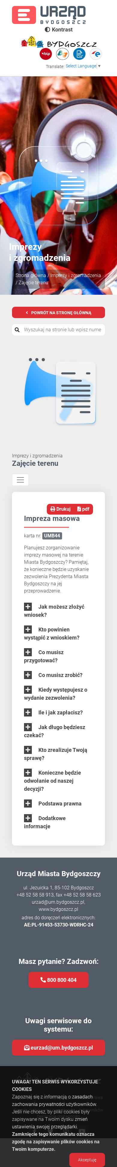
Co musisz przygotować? (44, 656)
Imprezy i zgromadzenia (75, 275)
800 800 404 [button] (61, 980)
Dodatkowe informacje (45, 822)
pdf (85, 509)
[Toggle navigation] (20, 480)
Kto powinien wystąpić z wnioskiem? (52, 633)
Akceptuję (87, 1159)
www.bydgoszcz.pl (58, 909)
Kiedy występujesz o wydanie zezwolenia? (55, 694)
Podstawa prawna (59, 803)
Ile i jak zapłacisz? (60, 712)
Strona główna (31, 275)
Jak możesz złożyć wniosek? (54, 611)
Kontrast (62, 29)
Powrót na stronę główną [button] (60, 312)
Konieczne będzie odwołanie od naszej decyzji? (52, 781)
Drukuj (62, 509)
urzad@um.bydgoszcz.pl (58, 902)
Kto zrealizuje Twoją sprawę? (55, 754)
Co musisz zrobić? (59, 675)
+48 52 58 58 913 (35, 895)
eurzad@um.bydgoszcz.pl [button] (61, 1047)
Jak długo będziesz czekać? (54, 731)
